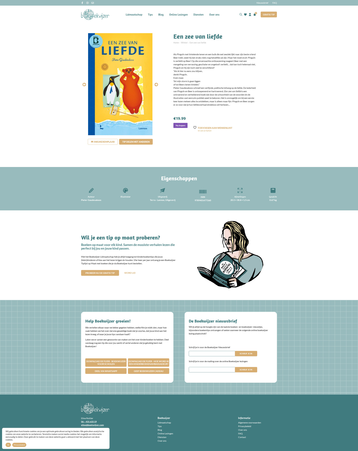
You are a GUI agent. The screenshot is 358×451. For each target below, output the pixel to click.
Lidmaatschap (134, 14)
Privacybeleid (244, 426)
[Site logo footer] (95, 408)
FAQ (274, 2)
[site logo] (95, 14)
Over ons (214, 14)
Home (176, 42)
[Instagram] (87, 3)
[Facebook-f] (82, 3)
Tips (150, 14)
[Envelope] (92, 3)
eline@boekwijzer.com (92, 425)
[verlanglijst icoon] (245, 14)
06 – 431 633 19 (89, 421)
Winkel (184, 42)
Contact (242, 437)
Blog (161, 14)
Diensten (198, 14)
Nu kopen (180, 125)
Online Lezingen (178, 14)
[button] (84, 84)
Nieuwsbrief (262, 2)
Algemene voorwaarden (249, 422)
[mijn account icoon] (250, 14)
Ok (8, 445)
